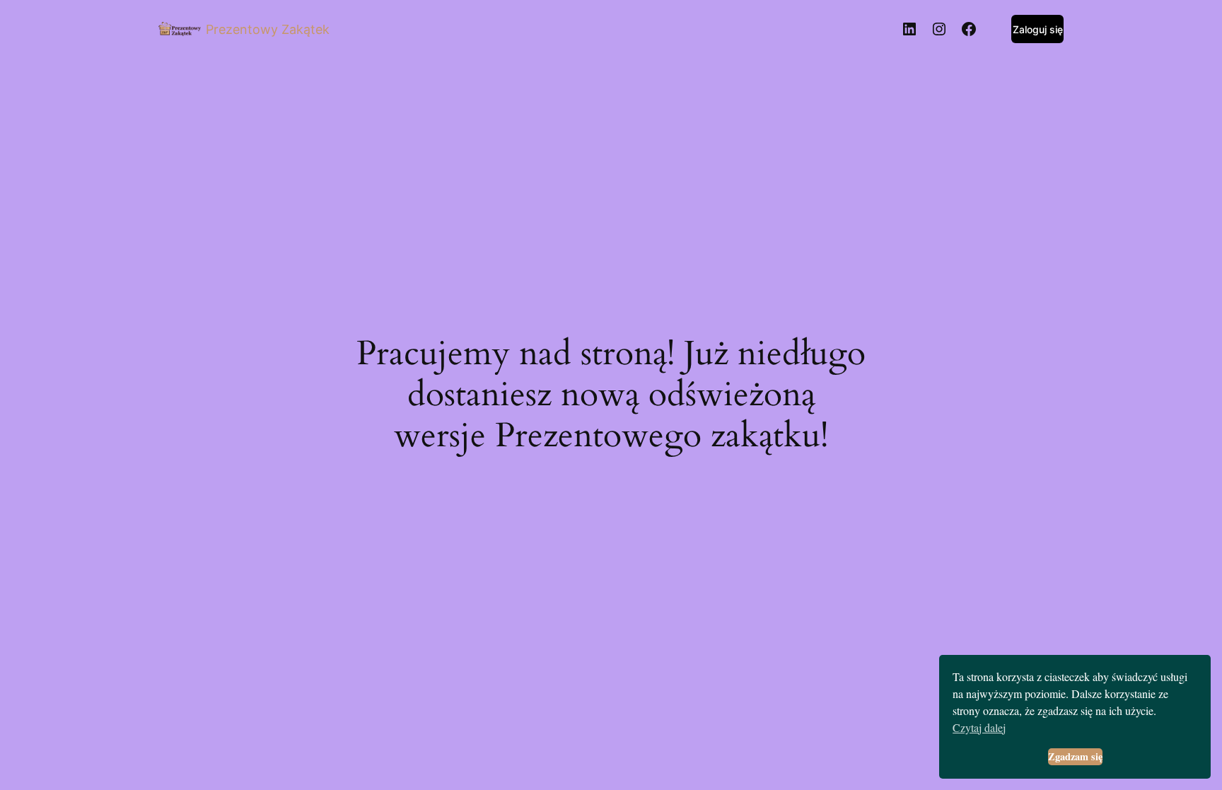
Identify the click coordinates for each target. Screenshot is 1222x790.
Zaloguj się (1038, 29)
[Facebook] (968, 29)
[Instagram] (939, 29)
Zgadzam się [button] (1075, 756)
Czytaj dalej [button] (979, 727)
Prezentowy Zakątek (268, 29)
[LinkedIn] (909, 29)
